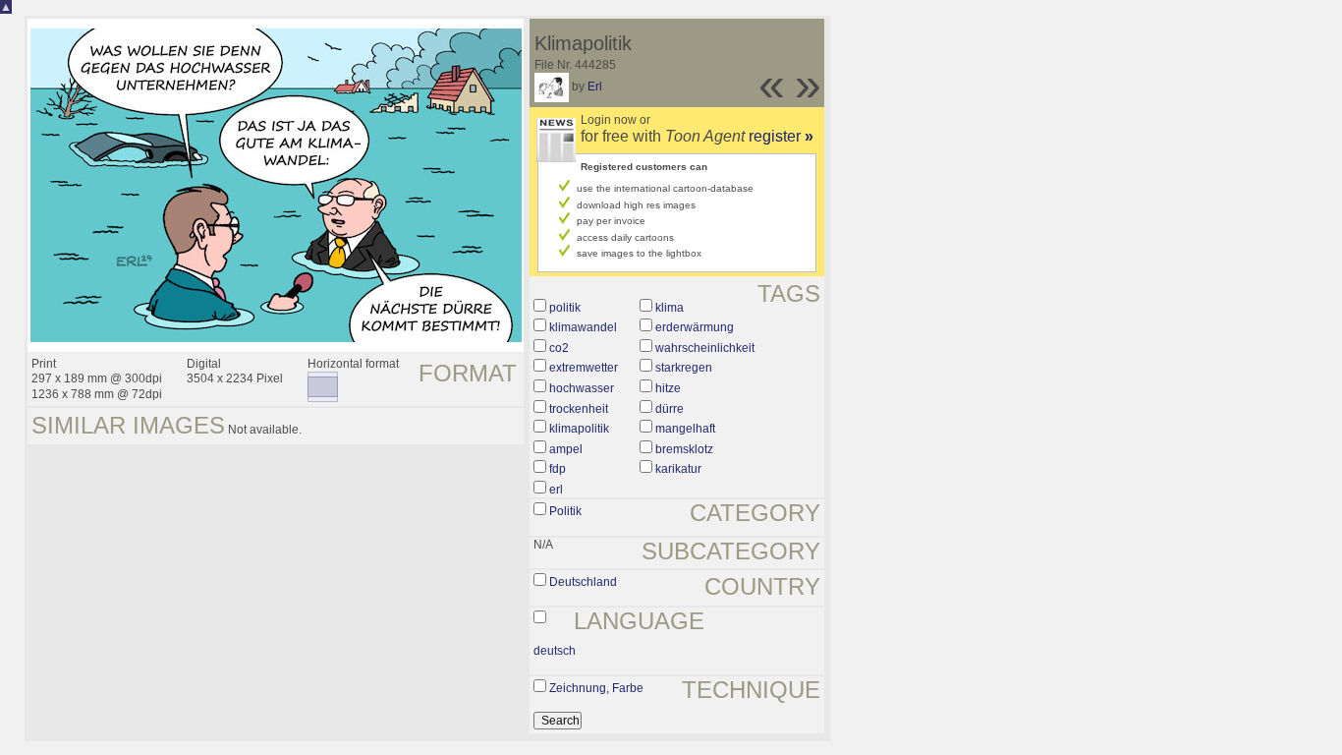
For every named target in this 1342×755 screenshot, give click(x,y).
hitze (668, 388)
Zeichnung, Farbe (596, 688)
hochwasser (581, 388)
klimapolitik (579, 429)
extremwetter (583, 368)
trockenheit (578, 409)
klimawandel (583, 327)
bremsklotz (684, 449)
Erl (594, 86)
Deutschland (583, 582)
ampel (566, 449)
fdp (557, 469)
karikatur (678, 469)
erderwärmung (694, 327)
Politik (565, 511)
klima (669, 308)
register (781, 136)
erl (556, 489)
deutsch (554, 651)
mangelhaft (685, 429)
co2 (559, 348)
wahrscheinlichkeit (705, 348)
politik (565, 308)
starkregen (683, 368)
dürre (669, 409)
